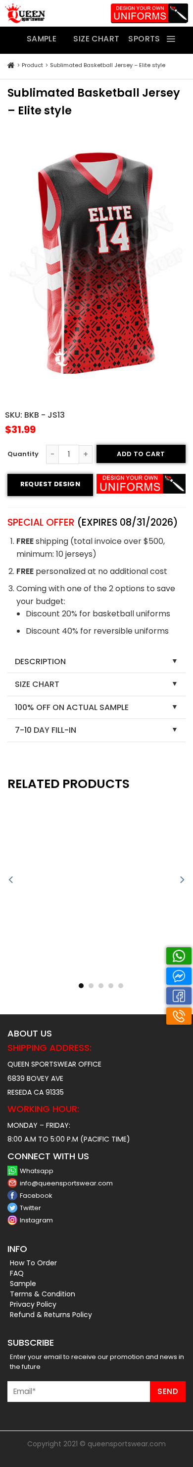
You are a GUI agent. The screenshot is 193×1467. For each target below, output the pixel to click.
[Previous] (11, 880)
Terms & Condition (42, 1294)
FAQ (17, 1273)
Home (11, 65)
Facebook (36, 1195)
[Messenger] (179, 976)
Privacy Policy (33, 1304)
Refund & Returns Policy (51, 1315)
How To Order (33, 1263)
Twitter (30, 1208)
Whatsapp (36, 1171)
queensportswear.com (127, 1444)
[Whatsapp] (179, 956)
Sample (23, 1283)
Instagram (36, 1220)
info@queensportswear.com (66, 1183)
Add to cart (141, 454)
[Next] (182, 880)
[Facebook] (179, 995)
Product (32, 65)
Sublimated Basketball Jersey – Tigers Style (143, 975)
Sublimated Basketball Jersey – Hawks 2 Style (49, 975)
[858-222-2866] (179, 1016)
